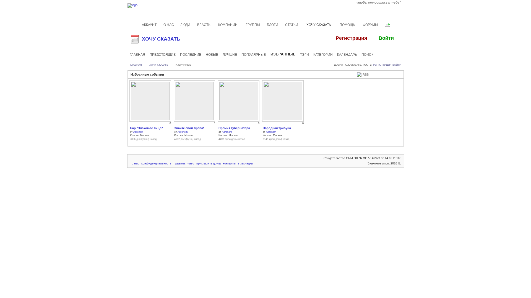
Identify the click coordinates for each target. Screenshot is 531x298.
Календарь (347, 55)
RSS (366, 74)
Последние (190, 55)
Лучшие (230, 55)
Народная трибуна (277, 128)
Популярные (253, 55)
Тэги (304, 55)
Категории (323, 55)
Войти (396, 64)
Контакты (229, 163)
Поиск (367, 55)
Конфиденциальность (156, 163)
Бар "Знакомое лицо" (146, 128)
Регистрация (382, 64)
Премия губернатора (234, 128)
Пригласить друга (208, 163)
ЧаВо (191, 163)
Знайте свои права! (189, 128)
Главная (137, 55)
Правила (179, 163)
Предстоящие (163, 55)
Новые (212, 55)
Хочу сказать (161, 39)
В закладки (245, 163)
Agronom (138, 132)
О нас (135, 163)
